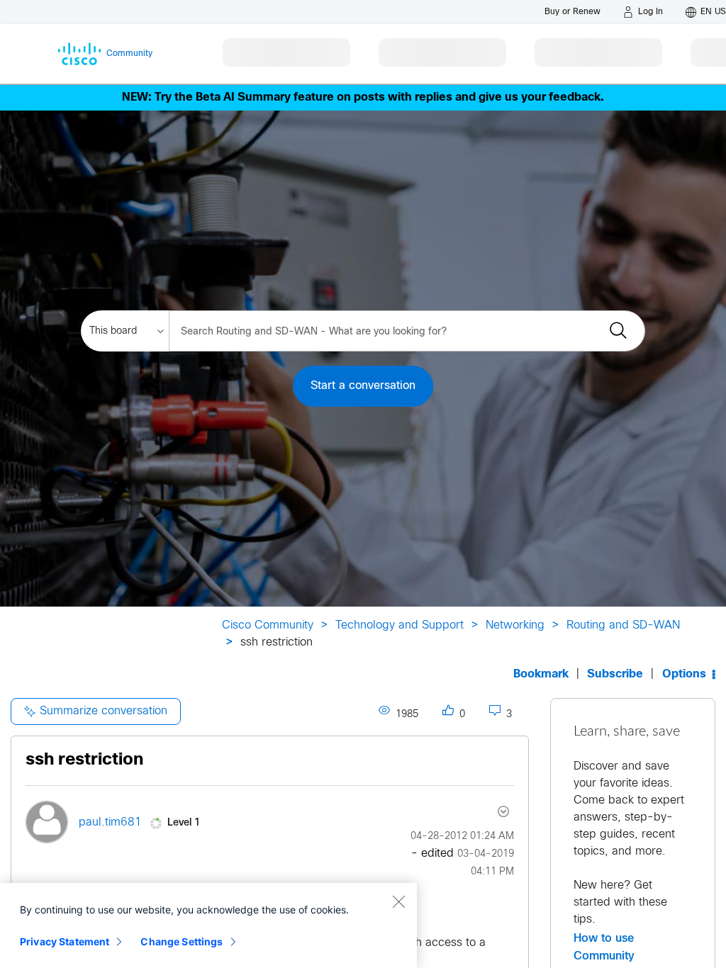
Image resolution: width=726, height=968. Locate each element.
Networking (515, 625)
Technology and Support (399, 625)
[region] (208, 925)
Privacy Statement (64, 941)
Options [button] (684, 674)
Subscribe (615, 674)
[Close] (398, 901)
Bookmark (541, 674)
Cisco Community (267, 625)
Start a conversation (363, 386)
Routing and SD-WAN (623, 625)
